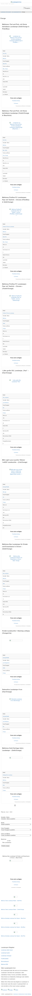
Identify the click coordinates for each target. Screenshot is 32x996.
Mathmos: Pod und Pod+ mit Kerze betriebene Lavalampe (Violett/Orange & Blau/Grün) (15, 113)
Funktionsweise (4, 958)
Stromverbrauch (5, 961)
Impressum (16, 994)
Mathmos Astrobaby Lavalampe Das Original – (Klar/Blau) (13, 927)
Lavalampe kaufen (5, 953)
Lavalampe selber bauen (7, 950)
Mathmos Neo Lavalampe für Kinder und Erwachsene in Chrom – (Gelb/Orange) (15, 546)
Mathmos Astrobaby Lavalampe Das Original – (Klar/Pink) (13, 936)
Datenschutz (21, 994)
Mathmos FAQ (4, 964)
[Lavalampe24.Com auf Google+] (10, 989)
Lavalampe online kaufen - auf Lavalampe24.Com (11, 12)
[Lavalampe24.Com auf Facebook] (4, 989)
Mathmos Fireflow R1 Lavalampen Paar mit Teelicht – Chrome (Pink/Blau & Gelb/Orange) (15, 199)
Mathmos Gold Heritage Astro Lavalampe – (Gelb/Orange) (12, 749)
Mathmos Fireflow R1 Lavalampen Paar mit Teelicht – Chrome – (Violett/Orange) (14, 286)
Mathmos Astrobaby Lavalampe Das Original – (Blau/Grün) (13, 918)
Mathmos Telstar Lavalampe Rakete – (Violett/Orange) (12, 909)
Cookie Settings (28, 994)
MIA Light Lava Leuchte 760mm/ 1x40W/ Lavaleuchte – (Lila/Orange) (14, 461)
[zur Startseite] (16, 2)
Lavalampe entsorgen (6, 955)
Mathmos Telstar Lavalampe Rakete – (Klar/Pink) (11, 900)
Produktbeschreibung (16, 100)
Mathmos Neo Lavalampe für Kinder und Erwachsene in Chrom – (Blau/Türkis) (16, 856)
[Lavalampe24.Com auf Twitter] (16, 989)
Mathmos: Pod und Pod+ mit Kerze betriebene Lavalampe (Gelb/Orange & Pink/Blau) (15, 26)
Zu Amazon (16, 103)
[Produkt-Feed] (20, 989)
